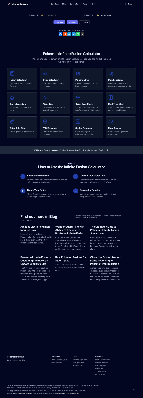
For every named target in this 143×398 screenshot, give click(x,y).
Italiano (94, 150)
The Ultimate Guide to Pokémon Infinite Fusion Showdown (104, 230)
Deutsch (70, 150)
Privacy (14, 360)
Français (86, 150)
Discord (130, 4)
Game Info (74, 4)
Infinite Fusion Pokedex (102, 360)
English (63, 150)
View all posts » (26, 220)
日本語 (100, 150)
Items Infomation (100, 365)
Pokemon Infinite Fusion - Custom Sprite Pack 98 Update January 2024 (35, 260)
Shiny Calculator (56, 362)
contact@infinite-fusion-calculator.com (66, 393)
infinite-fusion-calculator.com (22, 393)
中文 (106, 150)
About (19, 360)
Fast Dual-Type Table (80, 360)
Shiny (64, 4)
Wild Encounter (100, 374)
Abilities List (99, 368)
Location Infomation (101, 362)
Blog (93, 4)
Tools (85, 4)
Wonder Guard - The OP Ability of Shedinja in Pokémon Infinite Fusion (69, 230)
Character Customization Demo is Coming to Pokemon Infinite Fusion (105, 260)
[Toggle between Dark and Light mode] (121, 4)
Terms (9, 360)
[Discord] (134, 390)
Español (78, 150)
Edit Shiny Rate (78, 365)
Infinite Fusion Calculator (59, 360)
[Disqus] (71, 322)
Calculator (55, 4)
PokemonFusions (15, 357)
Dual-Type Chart (78, 362)
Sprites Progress (100, 371)
